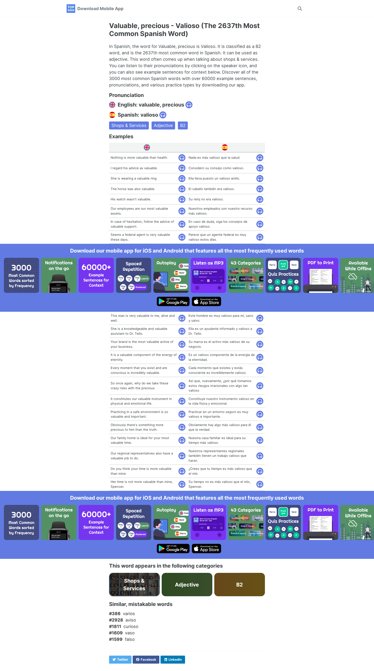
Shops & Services (128, 125)
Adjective (163, 125)
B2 (182, 125)
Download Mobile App (100, 8)
